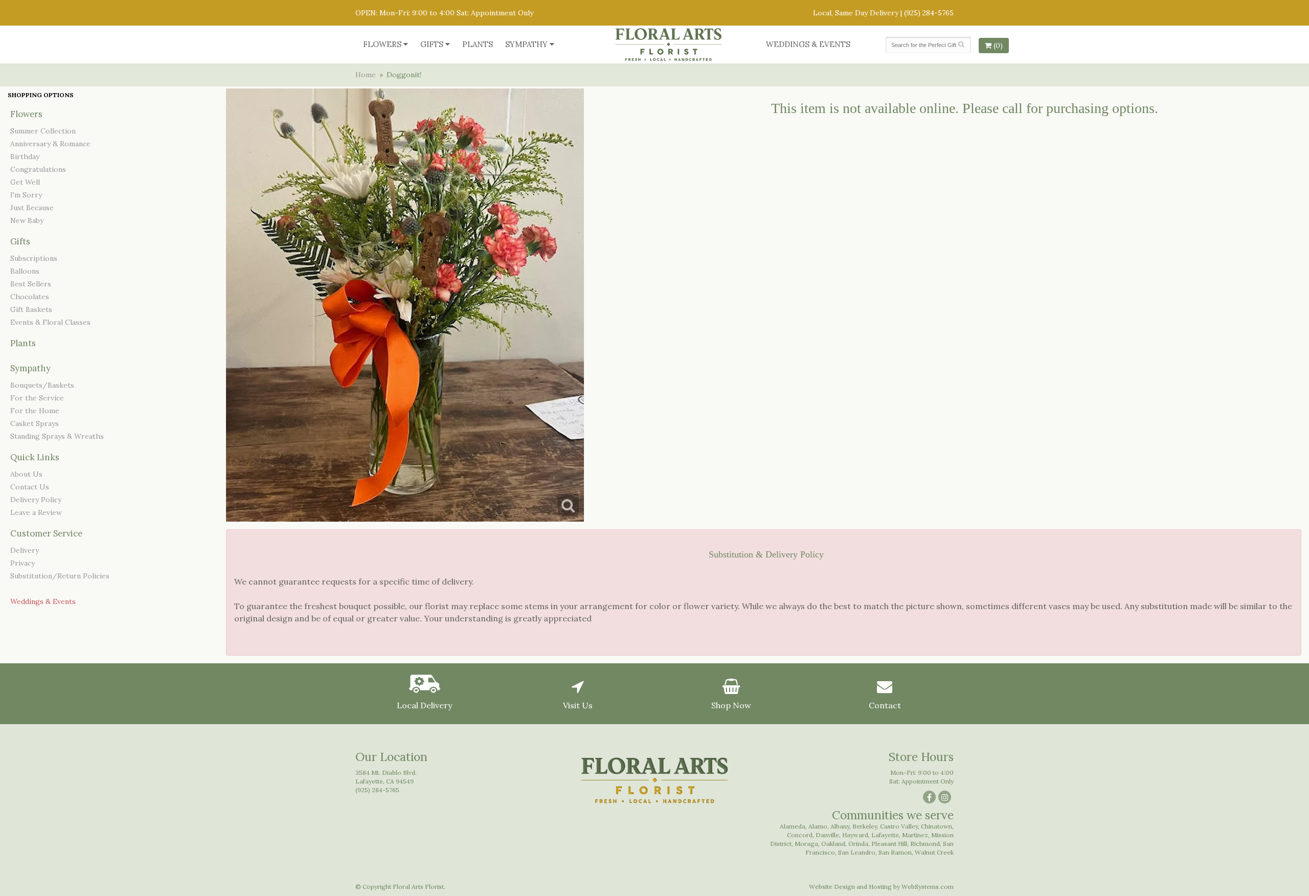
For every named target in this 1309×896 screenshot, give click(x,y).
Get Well (25, 182)
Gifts (431, 44)
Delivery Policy (35, 499)
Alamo (817, 826)
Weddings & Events (808, 44)
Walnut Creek (934, 852)
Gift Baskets (31, 309)
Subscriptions (33, 258)
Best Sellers (30, 283)
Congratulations (38, 169)
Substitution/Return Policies (59, 575)
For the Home (34, 410)
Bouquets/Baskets (42, 385)
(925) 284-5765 (929, 12)
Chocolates (29, 296)
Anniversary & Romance (50, 143)
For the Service (37, 397)
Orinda (858, 843)
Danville (827, 835)
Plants (477, 44)
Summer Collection (43, 131)
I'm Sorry (26, 194)
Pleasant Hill (889, 843)
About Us (26, 474)
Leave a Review (36, 512)
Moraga (806, 843)
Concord (800, 835)
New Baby (26, 220)
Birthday (24, 156)
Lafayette (885, 835)
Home (365, 74)
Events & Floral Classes (50, 322)
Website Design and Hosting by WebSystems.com (881, 886)
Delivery (24, 550)
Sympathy (526, 44)
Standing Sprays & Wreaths (57, 436)
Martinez (915, 835)
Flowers (382, 44)
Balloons (24, 271)
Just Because (32, 207)
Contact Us (29, 486)
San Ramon (895, 852)
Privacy (22, 563)
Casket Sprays (34, 423)
